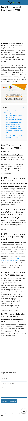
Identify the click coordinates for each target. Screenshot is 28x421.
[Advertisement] (14, 26)
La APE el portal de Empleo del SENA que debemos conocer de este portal (14, 124)
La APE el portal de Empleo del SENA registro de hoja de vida (14, 131)
